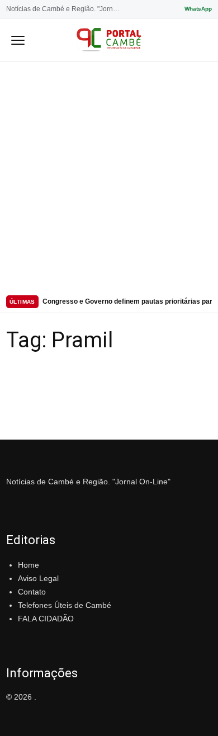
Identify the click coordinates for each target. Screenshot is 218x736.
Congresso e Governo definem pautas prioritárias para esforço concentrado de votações (127, 301)
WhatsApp (198, 9)
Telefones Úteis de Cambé (64, 605)
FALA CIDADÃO (46, 618)
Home (28, 564)
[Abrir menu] (18, 39)
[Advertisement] (109, 176)
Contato (32, 591)
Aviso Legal (38, 578)
